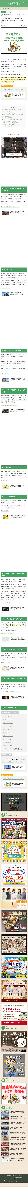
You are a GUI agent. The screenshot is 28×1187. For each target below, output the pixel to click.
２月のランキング (7, 719)
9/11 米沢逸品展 (6, 116)
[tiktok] (18, 803)
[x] (23, 25)
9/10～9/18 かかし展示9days (10, 113)
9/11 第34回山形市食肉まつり (10, 121)
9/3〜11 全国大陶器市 (8, 117)
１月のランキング (7, 716)
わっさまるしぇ (5, 288)
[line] (24, 25)
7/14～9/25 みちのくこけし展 (10, 122)
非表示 (15, 107)
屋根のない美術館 (6, 602)
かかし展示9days (5, 373)
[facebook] (21, 25)
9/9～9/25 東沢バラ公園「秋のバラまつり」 (14, 109)
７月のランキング (7, 732)
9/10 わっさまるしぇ (8, 111)
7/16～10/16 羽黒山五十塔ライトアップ (12, 124)
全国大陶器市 (4, 511)
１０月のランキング (8, 742)
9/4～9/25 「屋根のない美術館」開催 (12, 119)
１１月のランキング (8, 745)
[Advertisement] (14, 241)
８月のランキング (7, 736)
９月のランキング (7, 739)
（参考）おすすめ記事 (8, 126)
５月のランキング (7, 726)
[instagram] (10, 803)
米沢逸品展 (4, 480)
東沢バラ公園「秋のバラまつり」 (10, 207)
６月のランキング (7, 729)
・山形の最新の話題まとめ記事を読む (13, 89)
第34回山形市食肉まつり (7, 633)
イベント (3, 12)
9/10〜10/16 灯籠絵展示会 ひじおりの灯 (12, 114)
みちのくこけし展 (6, 662)
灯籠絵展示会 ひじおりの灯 (8, 405)
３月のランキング (7, 723)
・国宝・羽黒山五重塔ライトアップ (10, 691)
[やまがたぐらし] (14, 3)
